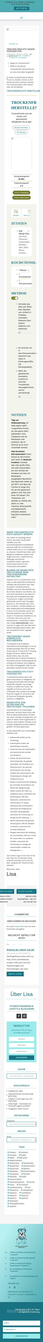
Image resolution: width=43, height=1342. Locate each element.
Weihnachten (14, 1201)
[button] (28, 231)
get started (21, 8)
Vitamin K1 (13, 1198)
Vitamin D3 (24, 1196)
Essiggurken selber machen (18, 1109)
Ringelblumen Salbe (20, 950)
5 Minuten (13, 1152)
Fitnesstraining (28, 1163)
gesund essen (14, 1169)
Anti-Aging (13, 1155)
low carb (31, 1182)
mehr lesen (15, 974)
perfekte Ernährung (16, 1187)
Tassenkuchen (26, 1193)
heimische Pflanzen (28, 1171)
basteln (23, 1155)
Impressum (12, 1291)
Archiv (9, 1137)
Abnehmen (24, 1152)
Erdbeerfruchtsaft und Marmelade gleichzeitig (20, 1095)
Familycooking (14, 1163)
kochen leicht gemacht (17, 1182)
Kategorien (11, 1121)
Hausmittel (13, 44)
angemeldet (19, 926)
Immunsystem (14, 1174)
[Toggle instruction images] (14, 298)
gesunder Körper (29, 1166)
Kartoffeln (26, 1174)
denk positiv (23, 1158)
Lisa (13, 54)
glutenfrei (26, 1169)
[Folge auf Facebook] (19, 1016)
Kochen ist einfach (15, 1179)
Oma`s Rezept (23, 1185)
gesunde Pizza (14, 1166)
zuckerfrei (22, 58)
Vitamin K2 (13, 58)
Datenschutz (25, 1291)
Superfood (13, 1193)
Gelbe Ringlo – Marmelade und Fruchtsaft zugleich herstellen (19, 1105)
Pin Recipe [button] (21, 132)
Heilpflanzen (14, 1171)
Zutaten (16, 215)
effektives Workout (16, 1160)
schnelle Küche (28, 1190)
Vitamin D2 (13, 1196)
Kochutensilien (30, 215)
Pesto (29, 1187)
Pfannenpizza (14, 1190)
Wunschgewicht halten (17, 1204)
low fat (12, 1185)
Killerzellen (13, 1177)
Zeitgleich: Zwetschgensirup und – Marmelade (20, 1100)
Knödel (23, 1177)
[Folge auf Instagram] (24, 1016)
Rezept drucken (21, 127)
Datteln (12, 1158)
